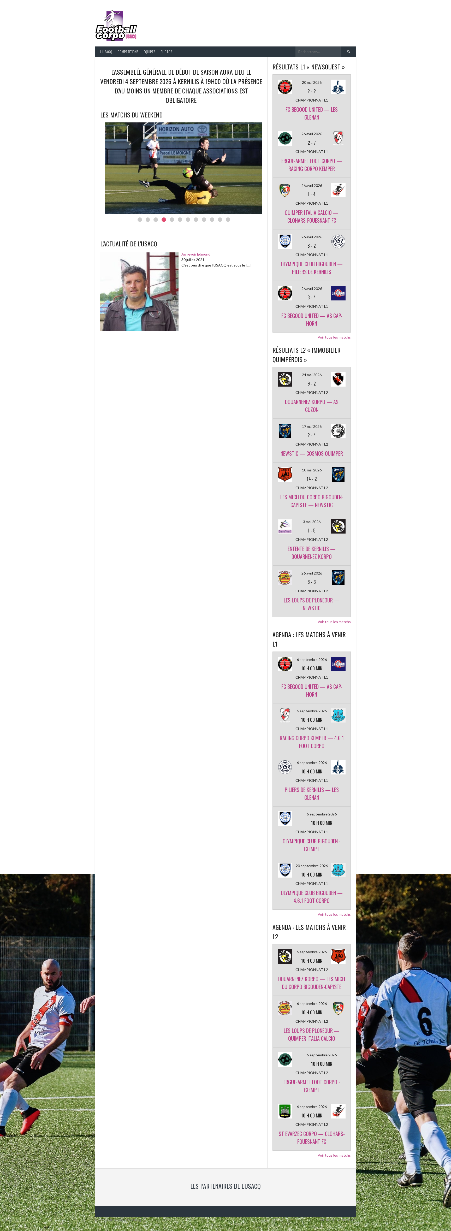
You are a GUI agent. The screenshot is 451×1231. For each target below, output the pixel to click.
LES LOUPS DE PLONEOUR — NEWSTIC (312, 604)
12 (228, 219)
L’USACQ (106, 51)
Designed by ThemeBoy (338, 1220)
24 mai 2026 (312, 374)
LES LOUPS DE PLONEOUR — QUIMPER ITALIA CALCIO (312, 1034)
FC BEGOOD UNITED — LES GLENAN (312, 113)
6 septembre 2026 (312, 659)
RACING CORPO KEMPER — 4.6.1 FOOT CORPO (312, 742)
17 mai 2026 (312, 426)
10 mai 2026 (312, 470)
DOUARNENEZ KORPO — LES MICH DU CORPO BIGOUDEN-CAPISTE (311, 983)
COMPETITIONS (127, 51)
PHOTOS (166, 51)
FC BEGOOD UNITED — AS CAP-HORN (311, 319)
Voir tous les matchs (334, 337)
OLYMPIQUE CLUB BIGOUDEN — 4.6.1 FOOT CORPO (312, 896)
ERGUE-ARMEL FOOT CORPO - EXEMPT (311, 1086)
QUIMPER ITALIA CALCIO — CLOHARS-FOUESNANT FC (312, 216)
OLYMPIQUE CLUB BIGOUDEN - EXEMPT (312, 845)
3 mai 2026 (312, 521)
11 (220, 219)
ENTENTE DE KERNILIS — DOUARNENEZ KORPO (312, 552)
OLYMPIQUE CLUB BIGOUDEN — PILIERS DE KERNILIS (312, 268)
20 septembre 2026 (312, 865)
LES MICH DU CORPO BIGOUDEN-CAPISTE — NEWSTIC (311, 501)
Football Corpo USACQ (204, 22)
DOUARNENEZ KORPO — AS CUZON (312, 405)
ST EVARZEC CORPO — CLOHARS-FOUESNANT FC (312, 1137)
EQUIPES (149, 51)
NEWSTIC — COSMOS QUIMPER (312, 453)
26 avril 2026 (311, 134)
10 (212, 219)
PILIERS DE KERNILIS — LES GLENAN (312, 793)
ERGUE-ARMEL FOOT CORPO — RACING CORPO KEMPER (311, 165)
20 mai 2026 (312, 82)
